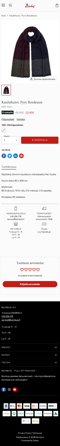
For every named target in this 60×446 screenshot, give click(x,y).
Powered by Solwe (30, 440)
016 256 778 (15, 216)
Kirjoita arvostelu (30, 284)
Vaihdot (20, 119)
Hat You (7, 107)
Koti (4, 15)
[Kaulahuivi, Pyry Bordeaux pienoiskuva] (6, 90)
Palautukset (8, 119)
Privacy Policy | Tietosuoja (30, 433)
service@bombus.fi (15, 219)
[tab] (9, 167)
